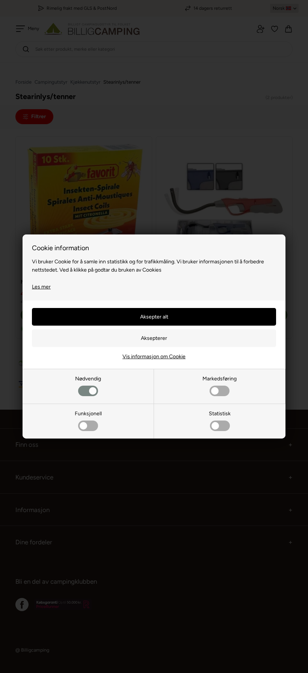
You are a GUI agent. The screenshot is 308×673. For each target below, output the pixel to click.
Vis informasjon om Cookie (154, 356)
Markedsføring (219, 379)
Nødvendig (88, 379)
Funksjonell (88, 413)
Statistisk (220, 413)
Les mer (41, 287)
